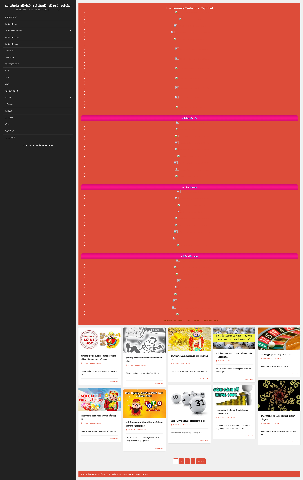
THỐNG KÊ (9, 104)
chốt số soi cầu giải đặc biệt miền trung (194, 268)
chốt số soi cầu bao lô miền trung (194, 281)
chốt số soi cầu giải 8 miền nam (194, 205)
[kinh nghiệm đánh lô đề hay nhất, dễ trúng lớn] (99, 399)
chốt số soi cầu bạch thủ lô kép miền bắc (194, 26)
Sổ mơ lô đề (9, 51)
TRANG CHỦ (12, 17)
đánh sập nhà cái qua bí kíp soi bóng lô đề (188, 420)
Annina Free (133, 474)
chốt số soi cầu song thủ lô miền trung (194, 294)
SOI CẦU (8, 111)
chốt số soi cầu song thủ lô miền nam (194, 225)
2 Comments (97, 363)
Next (200, 461)
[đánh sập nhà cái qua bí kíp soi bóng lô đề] (189, 400)
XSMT (7, 84)
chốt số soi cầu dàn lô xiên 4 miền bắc (194, 150)
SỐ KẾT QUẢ (10, 138)
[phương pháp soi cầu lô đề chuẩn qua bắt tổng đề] (279, 395)
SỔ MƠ (8, 124)
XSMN (7, 77)
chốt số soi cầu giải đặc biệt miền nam (194, 199)
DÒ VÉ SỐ (9, 118)
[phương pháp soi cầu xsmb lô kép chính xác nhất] (144, 340)
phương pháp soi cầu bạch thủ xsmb (276, 354)
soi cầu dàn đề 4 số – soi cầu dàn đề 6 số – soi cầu (37, 5)
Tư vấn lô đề (9, 57)
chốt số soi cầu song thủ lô (194, 19)
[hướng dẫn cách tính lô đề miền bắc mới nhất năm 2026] (234, 395)
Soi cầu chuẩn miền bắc (13, 31)
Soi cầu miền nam (11, 44)
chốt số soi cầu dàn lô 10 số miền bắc (194, 170)
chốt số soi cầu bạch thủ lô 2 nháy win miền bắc (194, 33)
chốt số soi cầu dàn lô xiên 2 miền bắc (194, 136)
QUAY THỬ (9, 131)
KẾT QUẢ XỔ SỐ (11, 91)
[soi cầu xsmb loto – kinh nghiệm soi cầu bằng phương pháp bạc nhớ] (144, 403)
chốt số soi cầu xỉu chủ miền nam (194, 192)
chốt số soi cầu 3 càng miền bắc (194, 156)
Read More (113, 381)
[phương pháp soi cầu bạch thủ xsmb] (279, 339)
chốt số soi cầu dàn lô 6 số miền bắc (194, 123)
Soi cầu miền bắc (11, 24)
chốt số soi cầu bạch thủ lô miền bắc (194, 13)
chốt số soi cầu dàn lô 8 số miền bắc (194, 130)
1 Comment (276, 423)
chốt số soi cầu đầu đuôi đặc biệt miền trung (194, 308)
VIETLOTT (9, 97)
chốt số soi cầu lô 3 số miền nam (194, 245)
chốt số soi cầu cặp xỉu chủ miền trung (193, 288)
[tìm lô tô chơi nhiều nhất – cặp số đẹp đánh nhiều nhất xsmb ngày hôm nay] (99, 339)
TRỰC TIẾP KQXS (12, 64)
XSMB (7, 71)
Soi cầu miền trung (12, 37)
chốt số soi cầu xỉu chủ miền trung (194, 261)
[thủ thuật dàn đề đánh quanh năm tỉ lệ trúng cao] (189, 339)
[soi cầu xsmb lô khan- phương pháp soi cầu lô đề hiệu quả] (234, 338)
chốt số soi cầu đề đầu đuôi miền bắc (194, 176)
